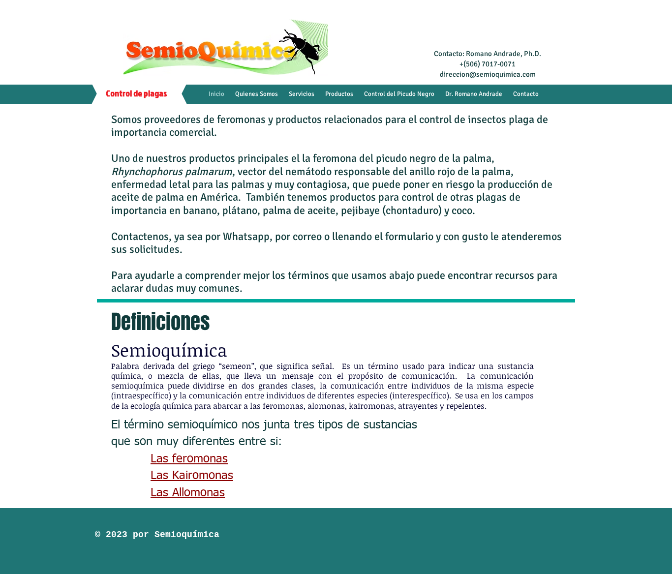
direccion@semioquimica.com (488, 74)
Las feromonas (189, 459)
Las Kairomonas (192, 476)
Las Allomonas (188, 493)
